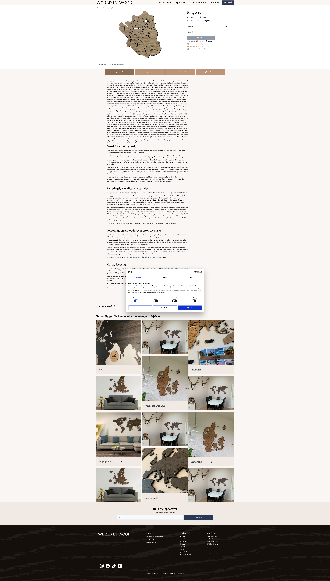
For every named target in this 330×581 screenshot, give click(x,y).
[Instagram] (102, 566)
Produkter (163, 2)
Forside (99, 8)
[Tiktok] (114, 566)
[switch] (155, 300)
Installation (198, 2)
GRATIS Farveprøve (185, 554)
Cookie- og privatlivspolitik (167, 573)
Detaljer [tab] (165, 277)
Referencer (180, 573)
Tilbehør (182, 549)
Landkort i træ (211, 539)
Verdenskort (183, 536)
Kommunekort (107, 8)
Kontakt (215, 2)
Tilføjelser (182, 546)
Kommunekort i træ (212, 541)
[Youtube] (120, 566)
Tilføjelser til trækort (213, 544)
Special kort (183, 552)
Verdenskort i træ (212, 536)
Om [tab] (191, 277)
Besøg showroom (151, 542)
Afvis (140, 308)
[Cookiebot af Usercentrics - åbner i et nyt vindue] (194, 272)
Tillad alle (190, 308)
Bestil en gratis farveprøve (116, 64)
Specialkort (181, 2)
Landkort (182, 539)
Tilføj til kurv (201, 38)
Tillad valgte (165, 308)
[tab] (119, 72)
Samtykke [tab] (139, 277)
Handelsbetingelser (152, 573)
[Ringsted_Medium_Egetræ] (140, 34)
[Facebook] (108, 566)
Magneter (182, 544)
